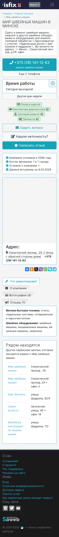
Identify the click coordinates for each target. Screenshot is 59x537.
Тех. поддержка (12, 469)
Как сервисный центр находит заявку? (27, 497)
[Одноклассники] (32, 269)
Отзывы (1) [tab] (17, 302)
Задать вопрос (31, 128)
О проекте (9, 465)
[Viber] (41, 269)
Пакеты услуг (11, 493)
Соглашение (10, 461)
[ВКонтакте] (27, 269)
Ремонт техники (24, 13)
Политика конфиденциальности (23, 486)
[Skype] (50, 269)
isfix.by (12, 4)
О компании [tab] (18, 288)
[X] (36, 269)
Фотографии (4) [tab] (19, 295)
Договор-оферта (13, 490)
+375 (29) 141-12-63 (31, 64)
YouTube (18, 508)
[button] (29, 74)
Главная (7, 13)
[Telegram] (55, 269)
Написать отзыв (31, 145)
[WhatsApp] (45, 269)
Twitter (11, 508)
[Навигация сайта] (52, 4)
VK (5, 508)
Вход (5, 482)
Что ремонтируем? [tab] (23, 281)
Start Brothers (16, 394)
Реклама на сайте (13, 472)
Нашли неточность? (31, 136)
